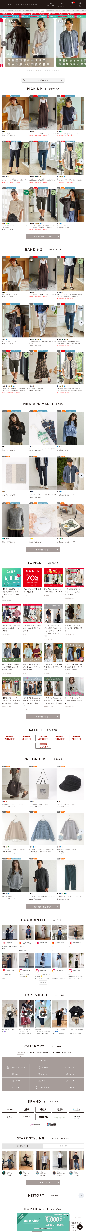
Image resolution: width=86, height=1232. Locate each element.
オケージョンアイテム (17, 1067)
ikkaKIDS (70, 10)
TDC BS (18, 10)
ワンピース (72, 1067)
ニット (17, 1074)
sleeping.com (28, 10)
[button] (4, 44)
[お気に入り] (62, 4)
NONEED (9, 10)
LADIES (43, 1060)
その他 (72, 1087)
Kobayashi (61, 1174)
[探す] (80, 4)
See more (43, 982)
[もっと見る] (43, 1182)
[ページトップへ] (80, 1227)
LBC (37, 10)
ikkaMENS (50, 10)
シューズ (18, 1087)
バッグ (72, 1081)
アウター (45, 1067)
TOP (42, 10)
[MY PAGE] (50, 4)
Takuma (43, 1174)
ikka (78, 10)
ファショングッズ (45, 1087)
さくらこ (10, 1174)
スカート (45, 1081)
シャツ (72, 1074)
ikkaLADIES (60, 10)
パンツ (17, 1081)
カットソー (45, 1074)
